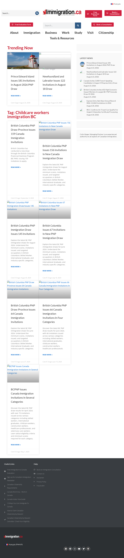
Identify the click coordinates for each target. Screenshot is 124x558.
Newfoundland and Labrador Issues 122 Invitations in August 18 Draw (101, 73)
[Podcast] (88, 549)
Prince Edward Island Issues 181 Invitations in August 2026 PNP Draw (101, 64)
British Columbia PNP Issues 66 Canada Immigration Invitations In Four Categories (55, 313)
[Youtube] (79, 549)
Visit (90, 32)
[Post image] (82, 64)
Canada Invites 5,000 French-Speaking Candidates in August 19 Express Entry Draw (100, 82)
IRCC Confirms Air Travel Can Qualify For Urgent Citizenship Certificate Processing (102, 111)
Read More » (16, 96)
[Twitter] (84, 549)
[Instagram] (75, 549)
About (14, 32)
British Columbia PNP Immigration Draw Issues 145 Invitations (23, 229)
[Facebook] (70, 549)
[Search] (37, 13)
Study (78, 32)
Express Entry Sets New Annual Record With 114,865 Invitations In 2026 (101, 102)
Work (66, 32)
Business (51, 32)
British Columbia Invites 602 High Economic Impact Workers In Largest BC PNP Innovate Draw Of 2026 (100, 92)
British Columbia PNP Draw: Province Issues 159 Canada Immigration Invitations (23, 133)
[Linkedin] (66, 549)
